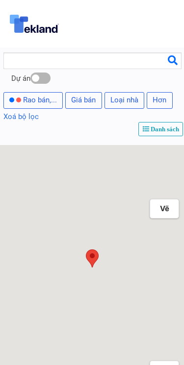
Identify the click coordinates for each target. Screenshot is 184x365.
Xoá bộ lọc (21, 116)
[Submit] (173, 60)
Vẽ (164, 208)
